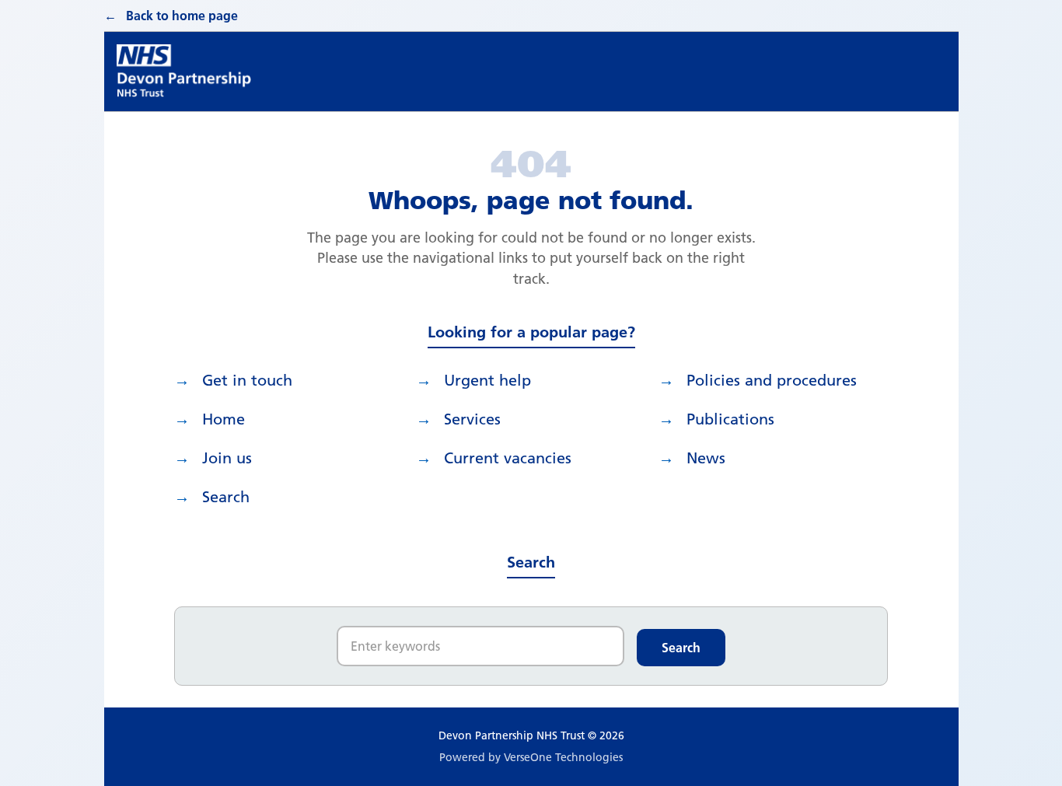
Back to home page (182, 15)
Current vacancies (507, 458)
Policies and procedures (771, 380)
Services (472, 419)
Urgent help (487, 380)
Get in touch (247, 380)
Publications (730, 419)
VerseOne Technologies (563, 757)
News (705, 458)
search (226, 496)
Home (223, 419)
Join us (227, 458)
